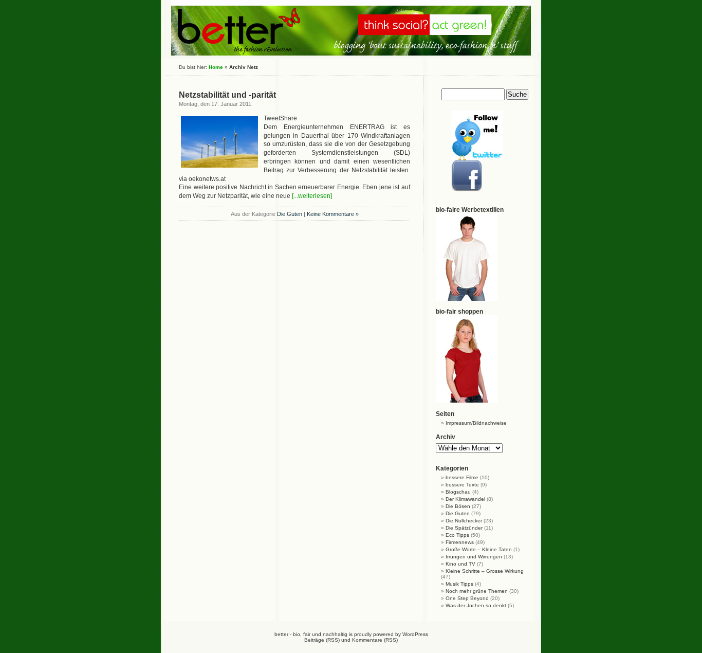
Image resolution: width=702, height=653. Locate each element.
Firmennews (460, 542)
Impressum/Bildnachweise (476, 423)
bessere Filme (462, 477)
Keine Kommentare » (333, 214)
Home (216, 67)
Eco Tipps (457, 535)
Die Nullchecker (464, 520)
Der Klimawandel (465, 499)
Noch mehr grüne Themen (477, 591)
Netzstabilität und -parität (227, 94)
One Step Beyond (467, 598)
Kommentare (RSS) (375, 640)
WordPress (415, 634)
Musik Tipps (459, 584)
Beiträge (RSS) (322, 640)
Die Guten (289, 214)
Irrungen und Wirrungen (474, 556)
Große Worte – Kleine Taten (479, 549)
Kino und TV (460, 564)
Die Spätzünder (464, 528)
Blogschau (458, 492)
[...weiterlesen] (312, 195)
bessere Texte (462, 484)
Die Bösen (458, 506)
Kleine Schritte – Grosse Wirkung (485, 571)
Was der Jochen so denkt (476, 605)
